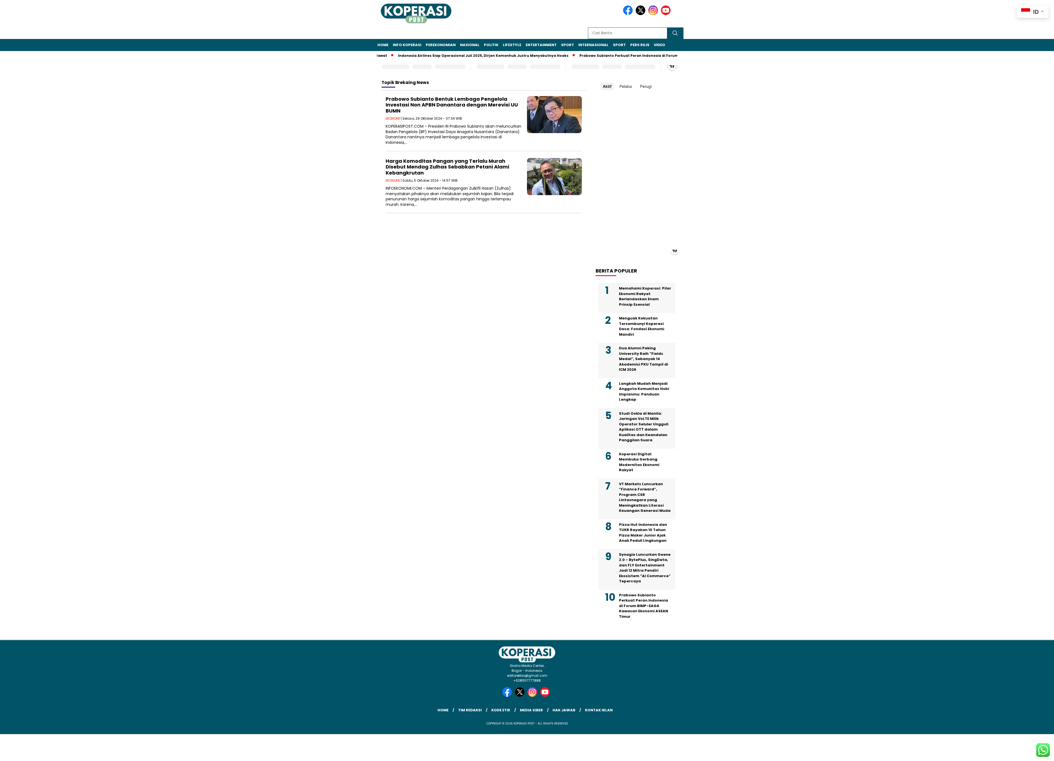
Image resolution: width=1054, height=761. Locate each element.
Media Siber (531, 710)
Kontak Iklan (599, 710)
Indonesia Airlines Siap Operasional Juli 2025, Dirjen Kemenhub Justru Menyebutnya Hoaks (465, 55)
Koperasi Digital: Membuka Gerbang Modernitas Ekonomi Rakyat (639, 462)
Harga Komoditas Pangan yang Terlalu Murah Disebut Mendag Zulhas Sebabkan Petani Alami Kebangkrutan (447, 167)
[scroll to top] (1018, 752)
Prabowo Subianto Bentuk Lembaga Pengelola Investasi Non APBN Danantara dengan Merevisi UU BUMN (452, 105)
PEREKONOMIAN (441, 44)
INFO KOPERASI (407, 44)
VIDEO (659, 44)
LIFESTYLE (512, 44)
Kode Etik (500, 710)
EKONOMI (393, 118)
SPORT (567, 44)
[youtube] (666, 14)
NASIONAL (470, 44)
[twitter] (641, 14)
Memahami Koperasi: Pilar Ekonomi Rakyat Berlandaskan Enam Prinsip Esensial (645, 296)
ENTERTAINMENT (541, 44)
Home (382, 44)
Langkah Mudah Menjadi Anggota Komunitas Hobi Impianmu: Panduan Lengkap (644, 391)
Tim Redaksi (470, 710)
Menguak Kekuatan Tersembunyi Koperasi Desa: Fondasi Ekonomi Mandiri (641, 326)
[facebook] (629, 14)
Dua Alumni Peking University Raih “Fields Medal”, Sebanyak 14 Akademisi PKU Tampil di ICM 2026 (643, 359)
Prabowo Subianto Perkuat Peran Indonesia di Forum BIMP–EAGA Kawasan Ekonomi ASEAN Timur (651, 55)
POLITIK (491, 44)
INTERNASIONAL (593, 44)
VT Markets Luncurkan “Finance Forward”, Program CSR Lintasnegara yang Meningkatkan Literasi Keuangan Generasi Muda (645, 497)
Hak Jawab (564, 710)
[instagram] (654, 14)
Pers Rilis (639, 44)
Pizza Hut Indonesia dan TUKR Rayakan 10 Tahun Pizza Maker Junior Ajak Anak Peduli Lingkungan (643, 532)
